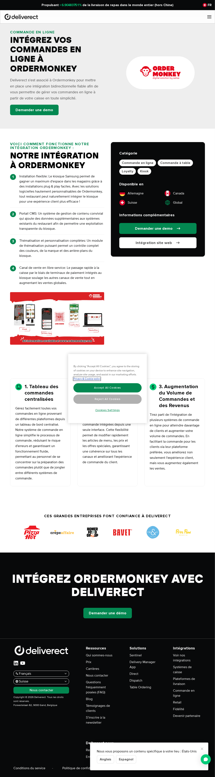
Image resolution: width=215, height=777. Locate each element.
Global (177, 203)
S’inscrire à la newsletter (95, 720)
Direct (134, 674)
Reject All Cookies (108, 399)
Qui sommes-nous (99, 655)
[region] (107, 388)
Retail (177, 702)
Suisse (132, 203)
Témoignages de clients (98, 708)
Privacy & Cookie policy (87, 378)
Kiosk (144, 171)
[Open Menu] (209, 16)
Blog (89, 699)
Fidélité (178, 709)
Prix (88, 662)
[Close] (202, 749)
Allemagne (136, 193)
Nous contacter (97, 675)
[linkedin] (15, 663)
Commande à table (175, 163)
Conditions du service (29, 768)
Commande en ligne (137, 163)
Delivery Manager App (142, 664)
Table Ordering (140, 687)
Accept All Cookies (107, 387)
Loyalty (127, 171)
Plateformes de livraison (184, 681)
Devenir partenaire (186, 716)
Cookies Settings (107, 410)
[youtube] (22, 663)
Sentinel (136, 655)
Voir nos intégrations (181, 657)
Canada (178, 193)
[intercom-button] (206, 759)
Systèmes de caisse (182, 669)
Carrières (92, 669)
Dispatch (136, 680)
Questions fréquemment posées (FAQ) (96, 687)
